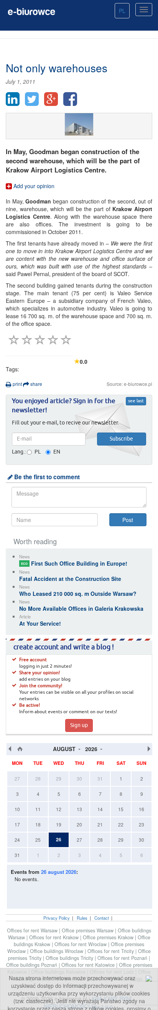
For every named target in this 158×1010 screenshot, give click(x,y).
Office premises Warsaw (88, 930)
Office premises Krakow (109, 937)
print (17, 384)
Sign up (79, 725)
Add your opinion (33, 186)
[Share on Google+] (51, 99)
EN (56, 452)
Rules (82, 918)
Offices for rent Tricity (111, 951)
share (35, 384)
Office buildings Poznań (32, 964)
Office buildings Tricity (70, 958)
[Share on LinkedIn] (13, 99)
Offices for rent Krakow (54, 937)
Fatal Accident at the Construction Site (70, 578)
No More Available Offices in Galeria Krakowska (81, 608)
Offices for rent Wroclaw (81, 944)
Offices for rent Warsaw (33, 930)
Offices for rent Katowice (88, 964)
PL (122, 11)
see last (136, 401)
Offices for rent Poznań (123, 958)
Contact (101, 918)
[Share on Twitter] (32, 99)
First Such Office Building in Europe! (74, 563)
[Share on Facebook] (70, 99)
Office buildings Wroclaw (57, 951)
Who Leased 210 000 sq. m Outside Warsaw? (78, 593)
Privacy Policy (56, 918)
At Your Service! (40, 623)
